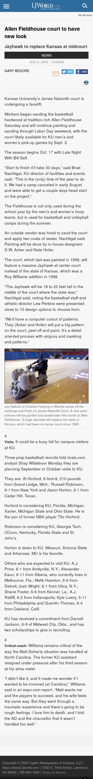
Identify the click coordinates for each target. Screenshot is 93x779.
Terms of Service (54, 772)
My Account (85, 15)
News (47, 55)
